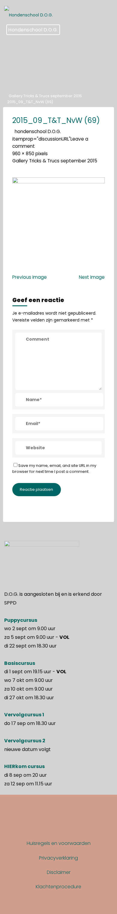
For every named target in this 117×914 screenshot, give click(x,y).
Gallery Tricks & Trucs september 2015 (45, 95)
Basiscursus (19, 663)
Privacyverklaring (58, 857)
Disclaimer (58, 872)
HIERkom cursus (24, 766)
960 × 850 (23, 153)
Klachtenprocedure (58, 886)
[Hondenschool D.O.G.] (28, 12)
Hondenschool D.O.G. (33, 30)
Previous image (29, 277)
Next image (92, 277)
